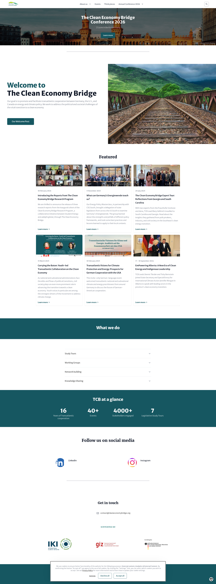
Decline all (104, 576)
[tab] (108, 352)
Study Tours (70, 353)
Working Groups (72, 362)
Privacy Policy (87, 570)
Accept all (120, 576)
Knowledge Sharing (74, 381)
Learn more (108, 35)
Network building (73, 372)
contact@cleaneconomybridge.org (115, 513)
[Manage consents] (211, 579)
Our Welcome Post (20, 121)
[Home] (13, 4)
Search (206, 4)
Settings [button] (92, 576)
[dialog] (108, 571)
